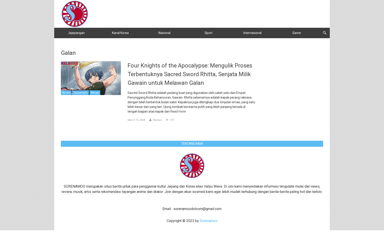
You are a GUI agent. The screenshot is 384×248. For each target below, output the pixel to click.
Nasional (164, 33)
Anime (66, 92)
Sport (208, 33)
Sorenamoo (209, 221)
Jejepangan (76, 33)
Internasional (252, 33)
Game (296, 33)
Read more (178, 111)
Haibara (157, 120)
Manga (95, 92)
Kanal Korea (120, 33)
